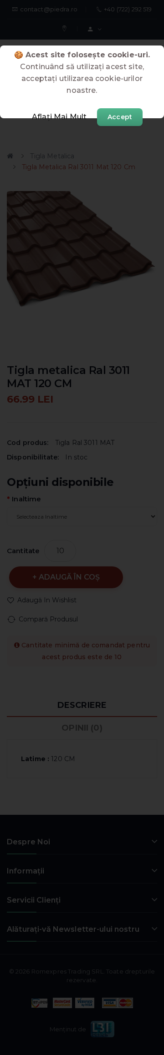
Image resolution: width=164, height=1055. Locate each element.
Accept (120, 117)
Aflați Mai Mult (59, 116)
